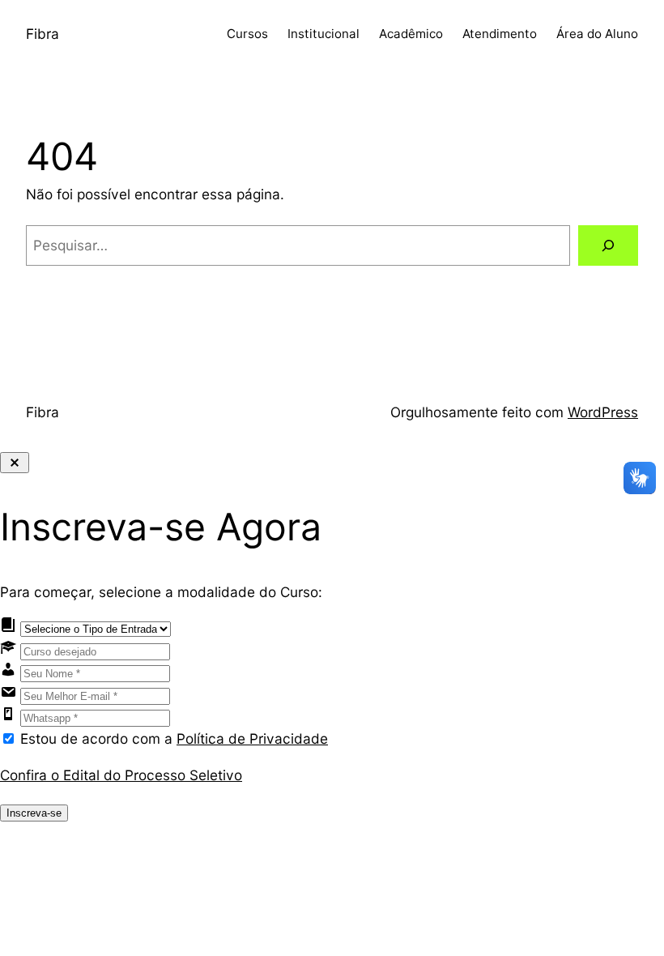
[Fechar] (14, 462)
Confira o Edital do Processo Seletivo (121, 774)
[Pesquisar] (608, 246)
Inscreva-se (34, 813)
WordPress (603, 411)
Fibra (42, 33)
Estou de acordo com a (174, 738)
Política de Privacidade (252, 738)
